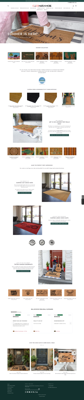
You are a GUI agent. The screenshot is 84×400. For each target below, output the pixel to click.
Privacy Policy (9, 388)
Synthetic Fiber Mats (58, 8)
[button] (13, 323)
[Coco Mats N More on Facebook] (27, 392)
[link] (21, 331)
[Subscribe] (39, 389)
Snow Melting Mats (66, 8)
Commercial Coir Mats (15, 8)
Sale (72, 8)
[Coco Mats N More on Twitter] (31, 392)
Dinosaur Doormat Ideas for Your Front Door (42, 373)
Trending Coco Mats (49, 8)
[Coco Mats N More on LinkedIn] (37, 392)
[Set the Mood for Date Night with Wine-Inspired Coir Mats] (65, 360)
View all (42, 345)
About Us (45, 9)
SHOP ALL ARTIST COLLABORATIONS (59, 135)
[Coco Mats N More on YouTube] (29, 392)
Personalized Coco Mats (24, 8)
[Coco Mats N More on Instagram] (25, 392)
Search (8, 384)
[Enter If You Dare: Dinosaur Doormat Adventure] (18, 360)
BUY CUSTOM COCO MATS (24, 192)
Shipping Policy (9, 390)
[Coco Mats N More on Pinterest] (33, 392)
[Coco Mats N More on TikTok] (35, 392)
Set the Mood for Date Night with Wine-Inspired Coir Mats (65, 374)
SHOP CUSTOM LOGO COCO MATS (59, 223)
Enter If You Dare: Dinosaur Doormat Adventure (19, 373)
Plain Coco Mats (33, 8)
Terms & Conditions (10, 387)
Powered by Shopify (42, 396)
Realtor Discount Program (11, 385)
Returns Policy (9, 391)
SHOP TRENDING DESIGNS (23, 271)
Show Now (11, 39)
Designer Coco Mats (41, 8)
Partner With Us (40, 9)
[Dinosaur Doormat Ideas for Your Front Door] (42, 360)
